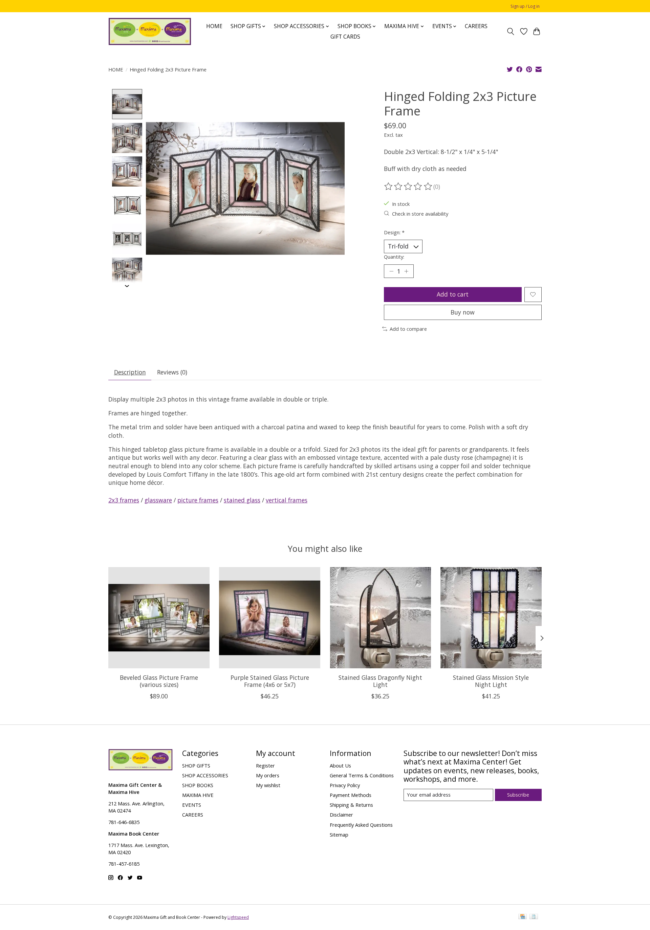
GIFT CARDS (345, 36)
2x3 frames (123, 500)
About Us (340, 765)
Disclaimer (341, 814)
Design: (394, 232)
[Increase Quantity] (406, 271)
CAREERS (476, 26)
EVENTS (191, 804)
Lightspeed (238, 917)
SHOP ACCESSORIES (205, 775)
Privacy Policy (345, 785)
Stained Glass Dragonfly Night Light (380, 681)
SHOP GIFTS (196, 765)
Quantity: (394, 256)
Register (265, 765)
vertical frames (286, 500)
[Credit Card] (522, 917)
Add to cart (453, 294)
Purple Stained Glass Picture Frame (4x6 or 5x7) (270, 681)
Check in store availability (420, 213)
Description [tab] (130, 372)
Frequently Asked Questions (361, 824)
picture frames (197, 500)
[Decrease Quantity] (391, 271)
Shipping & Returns (351, 804)
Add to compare (408, 328)
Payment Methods (350, 795)
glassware (158, 500)
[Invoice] (533, 917)
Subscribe (518, 794)
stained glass (242, 500)
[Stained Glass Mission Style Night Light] (491, 617)
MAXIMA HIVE (198, 795)
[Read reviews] (408, 186)
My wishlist (268, 785)
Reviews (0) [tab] (172, 372)
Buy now (463, 312)
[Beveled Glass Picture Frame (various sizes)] (159, 617)
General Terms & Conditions (362, 775)
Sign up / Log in (525, 6)
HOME (214, 26)
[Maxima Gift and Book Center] (149, 31)
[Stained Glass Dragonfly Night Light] (380, 617)
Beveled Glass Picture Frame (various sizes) (159, 681)
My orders (267, 775)
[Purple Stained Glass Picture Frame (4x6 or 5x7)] (269, 617)
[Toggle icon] (511, 31)
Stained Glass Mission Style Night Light (491, 681)
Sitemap (339, 834)
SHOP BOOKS (197, 785)
